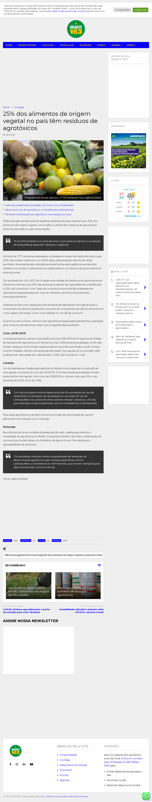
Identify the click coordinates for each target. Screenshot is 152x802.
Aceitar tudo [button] (140, 10)
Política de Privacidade (78, 796)
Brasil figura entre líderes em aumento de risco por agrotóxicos (76, 591)
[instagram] (17, 764)
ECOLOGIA (48, 45)
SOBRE (130, 45)
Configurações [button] (122, 10)
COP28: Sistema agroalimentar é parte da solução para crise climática (26, 611)
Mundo (64, 775)
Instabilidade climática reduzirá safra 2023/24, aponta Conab (81, 611)
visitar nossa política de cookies (68, 11)
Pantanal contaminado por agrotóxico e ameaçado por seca (38, 214)
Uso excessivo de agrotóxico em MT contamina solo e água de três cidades (28, 591)
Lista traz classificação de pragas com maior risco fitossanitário (39, 205)
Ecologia (65, 760)
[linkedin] (24, 764)
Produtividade (68, 754)
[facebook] (10, 764)
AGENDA (116, 45)
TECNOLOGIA (67, 45)
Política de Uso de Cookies (56, 796)
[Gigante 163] (76, 36)
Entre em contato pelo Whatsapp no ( (123, 762)
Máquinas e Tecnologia (73, 765)
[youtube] (31, 764)
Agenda (64, 780)
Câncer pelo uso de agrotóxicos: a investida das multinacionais (39, 209)
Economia (66, 770)
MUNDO (101, 45)
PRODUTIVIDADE (27, 45)
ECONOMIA (85, 45)
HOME (9, 45)
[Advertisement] (53, 77)
